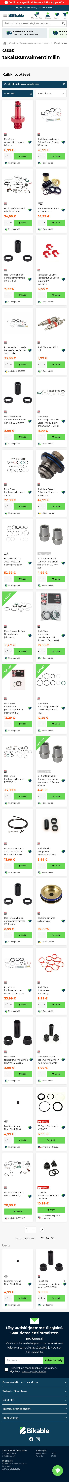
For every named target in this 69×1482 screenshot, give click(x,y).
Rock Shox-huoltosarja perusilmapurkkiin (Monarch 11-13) (13, 708)
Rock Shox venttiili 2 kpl (48, 349)
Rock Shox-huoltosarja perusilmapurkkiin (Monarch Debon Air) (48, 636)
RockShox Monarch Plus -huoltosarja (14, 1194)
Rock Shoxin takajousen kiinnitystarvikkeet (47, 851)
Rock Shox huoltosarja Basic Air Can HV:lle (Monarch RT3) (48, 708)
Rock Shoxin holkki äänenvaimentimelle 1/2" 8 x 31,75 (14, 277)
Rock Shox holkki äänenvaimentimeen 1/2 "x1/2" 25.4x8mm (48, 1059)
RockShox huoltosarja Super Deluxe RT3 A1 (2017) (14, 990)
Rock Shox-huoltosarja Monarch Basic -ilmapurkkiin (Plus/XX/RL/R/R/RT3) (48, 421)
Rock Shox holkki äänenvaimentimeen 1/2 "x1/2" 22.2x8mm (15, 419)
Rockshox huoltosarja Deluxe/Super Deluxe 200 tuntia (15, 350)
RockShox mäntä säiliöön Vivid (46, 919)
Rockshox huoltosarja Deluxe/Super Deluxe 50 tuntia (48, 142)
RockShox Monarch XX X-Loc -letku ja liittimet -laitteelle (14, 851)
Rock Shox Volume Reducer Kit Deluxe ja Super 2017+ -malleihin (48, 279)
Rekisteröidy (54, 1360)
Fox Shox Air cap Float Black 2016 (12, 1127)
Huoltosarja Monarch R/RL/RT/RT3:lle (14, 210)
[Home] (5, 43)
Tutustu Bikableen (14, 1391)
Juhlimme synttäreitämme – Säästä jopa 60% (36, 2)
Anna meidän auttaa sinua (20, 1382)
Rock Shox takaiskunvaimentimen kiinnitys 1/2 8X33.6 (16, 1059)
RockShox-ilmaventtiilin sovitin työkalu (14, 142)
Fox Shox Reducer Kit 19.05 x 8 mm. (48, 210)
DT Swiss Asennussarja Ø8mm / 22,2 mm (48, 1195)
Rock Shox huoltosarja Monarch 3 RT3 (14, 492)
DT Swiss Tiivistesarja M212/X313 (48, 1127)
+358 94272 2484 (9, 1453)
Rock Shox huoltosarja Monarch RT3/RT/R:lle (14, 779)
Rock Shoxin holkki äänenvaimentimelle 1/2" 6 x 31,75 (14, 921)
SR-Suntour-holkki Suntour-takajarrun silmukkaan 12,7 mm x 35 (48, 563)
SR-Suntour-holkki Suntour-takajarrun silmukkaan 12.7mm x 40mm (48, 780)
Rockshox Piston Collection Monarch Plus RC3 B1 (47, 492)
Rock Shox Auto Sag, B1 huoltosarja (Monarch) (14, 634)
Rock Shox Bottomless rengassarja (43, 990)
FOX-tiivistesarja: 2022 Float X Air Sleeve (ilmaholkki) (13, 561)
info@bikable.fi (8, 1456)
